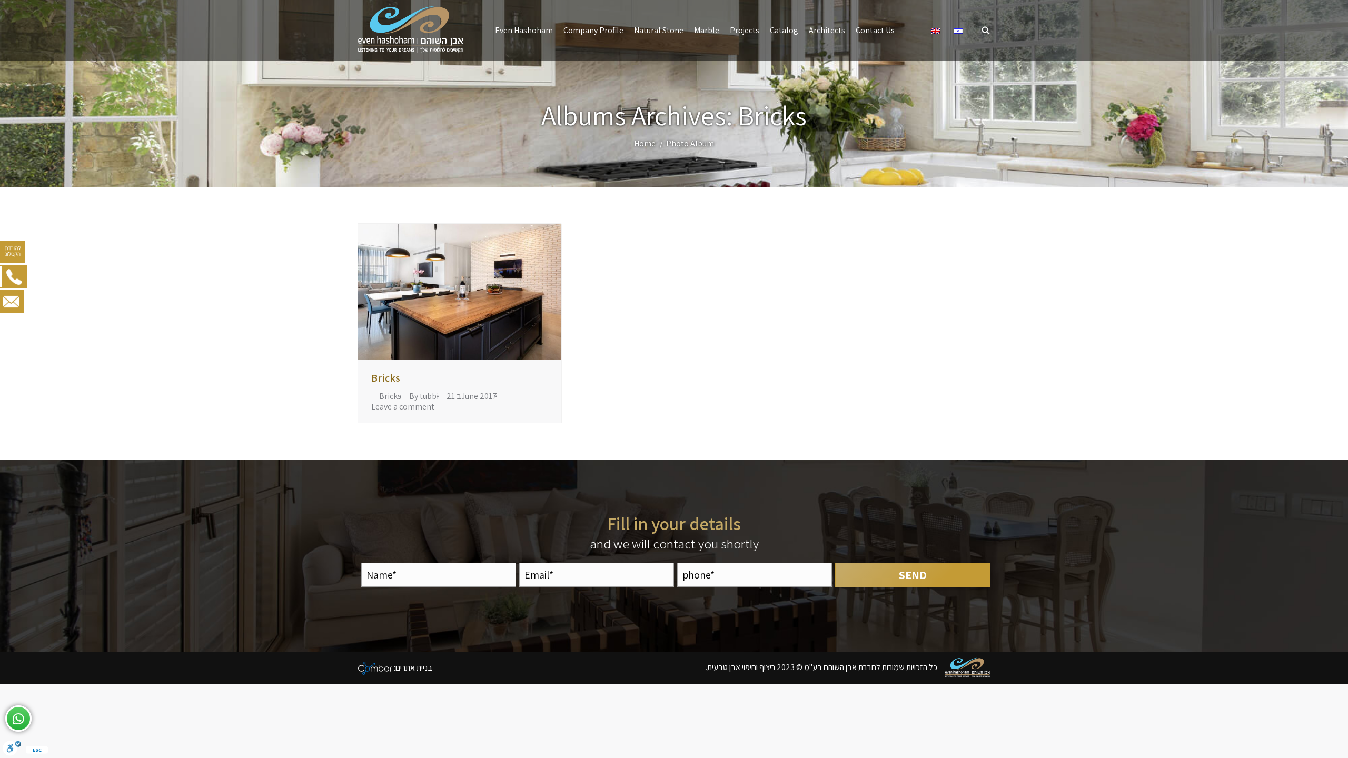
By (424, 396)
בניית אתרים (413, 667)
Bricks (385, 378)
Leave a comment (402, 407)
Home (645, 143)
